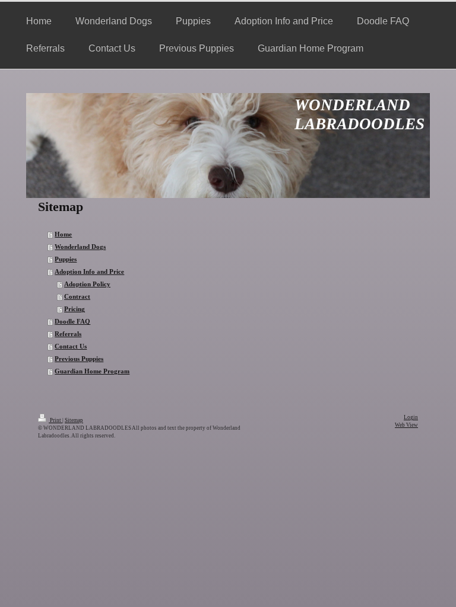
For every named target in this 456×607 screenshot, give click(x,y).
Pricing (74, 309)
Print (55, 420)
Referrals (68, 334)
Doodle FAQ (72, 321)
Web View (406, 425)
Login (411, 417)
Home (63, 234)
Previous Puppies (79, 359)
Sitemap (74, 420)
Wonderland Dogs (80, 247)
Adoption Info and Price (89, 272)
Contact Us (71, 346)
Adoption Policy (87, 284)
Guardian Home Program (92, 371)
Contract (77, 296)
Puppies (66, 259)
